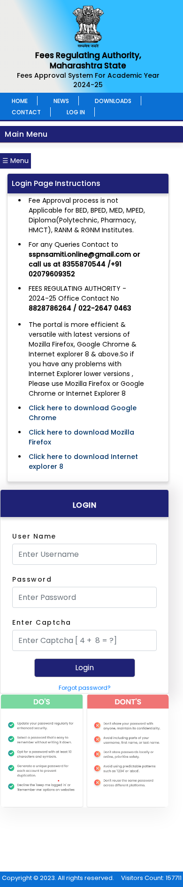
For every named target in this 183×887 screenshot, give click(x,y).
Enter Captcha (41, 622)
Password (32, 579)
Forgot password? (85, 688)
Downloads (113, 101)
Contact (26, 112)
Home (20, 101)
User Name (34, 536)
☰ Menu (15, 160)
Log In (76, 112)
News (61, 101)
